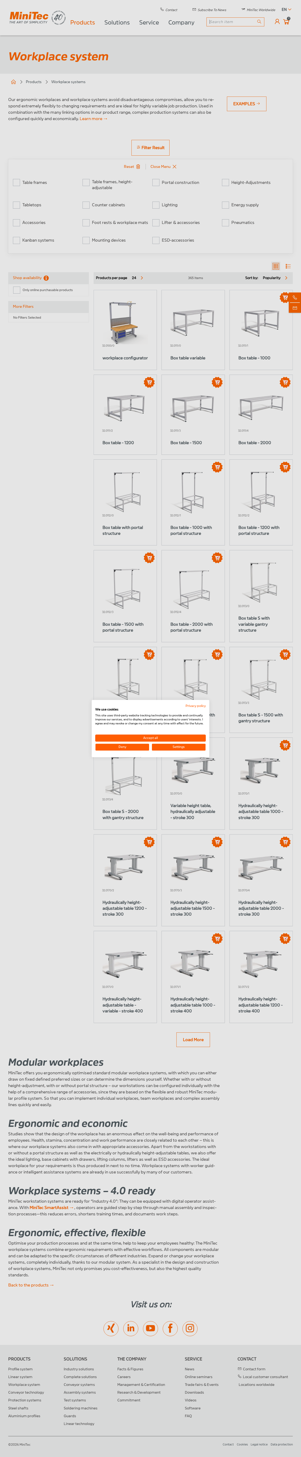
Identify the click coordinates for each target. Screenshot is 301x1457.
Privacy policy (196, 706)
